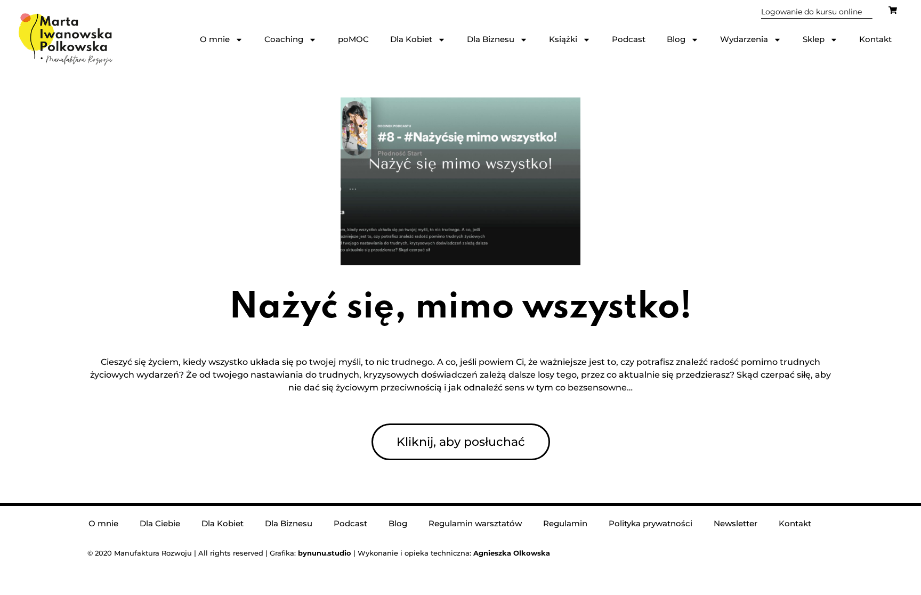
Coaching (283, 39)
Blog (676, 39)
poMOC (353, 39)
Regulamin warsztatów (475, 523)
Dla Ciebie (160, 523)
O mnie (215, 39)
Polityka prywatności (650, 523)
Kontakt (875, 39)
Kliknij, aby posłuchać (461, 442)
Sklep (814, 39)
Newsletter (735, 523)
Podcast (628, 39)
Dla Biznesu (490, 39)
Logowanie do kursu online (811, 12)
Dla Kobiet (411, 39)
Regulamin (565, 523)
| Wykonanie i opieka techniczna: (385, 553)
